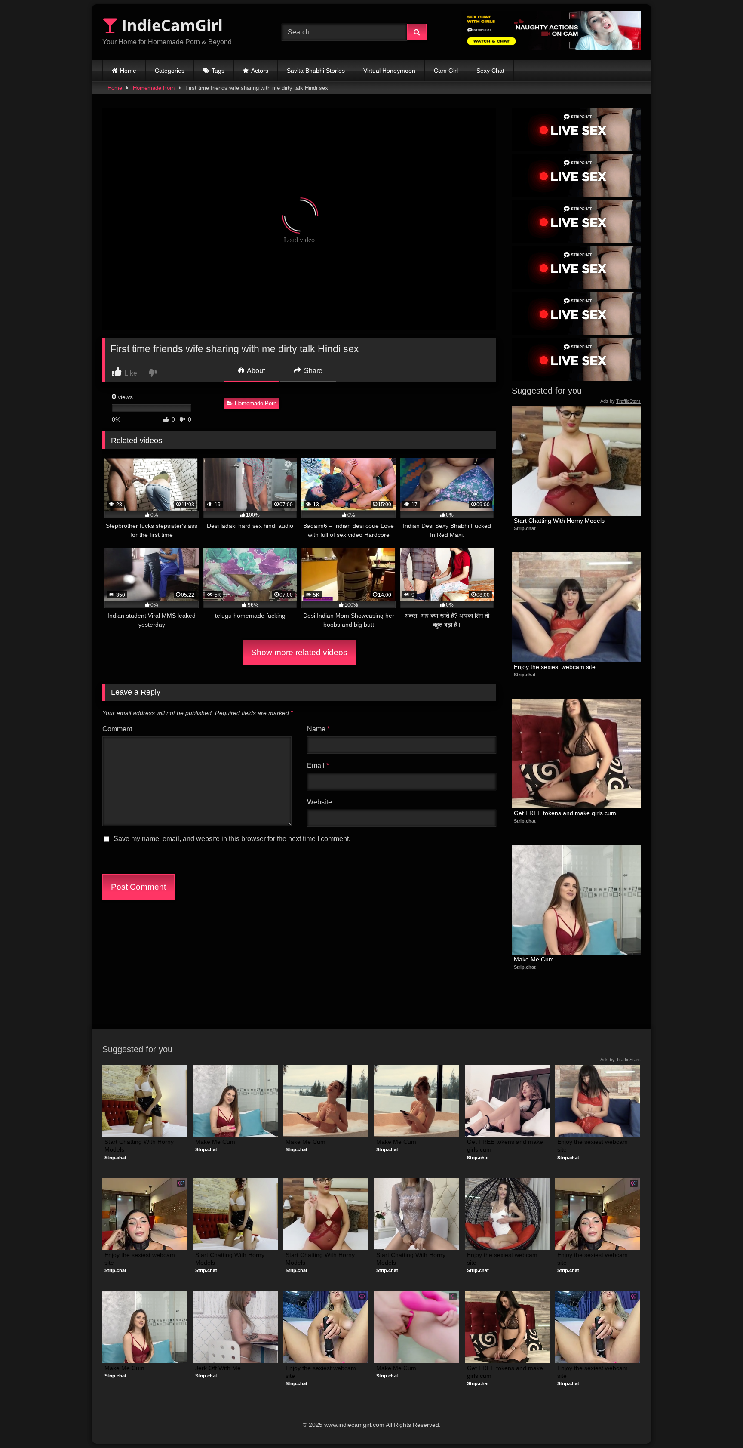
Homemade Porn (154, 88)
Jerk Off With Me (218, 1368)
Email (318, 765)
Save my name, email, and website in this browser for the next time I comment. (232, 838)
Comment (117, 729)
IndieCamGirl (170, 25)
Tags (218, 70)
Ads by (620, 401)
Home (128, 70)
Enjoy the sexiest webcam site (555, 666)
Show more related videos (299, 652)
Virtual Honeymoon (389, 70)
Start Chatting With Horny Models (559, 520)
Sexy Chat (490, 70)
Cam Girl (446, 70)
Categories (169, 70)
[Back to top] (716, 1422)
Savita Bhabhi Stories (316, 70)
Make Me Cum (534, 959)
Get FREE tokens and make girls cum (565, 813)
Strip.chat (525, 528)
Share (312, 370)
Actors (259, 70)
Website (319, 802)
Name (318, 729)
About (255, 370)
